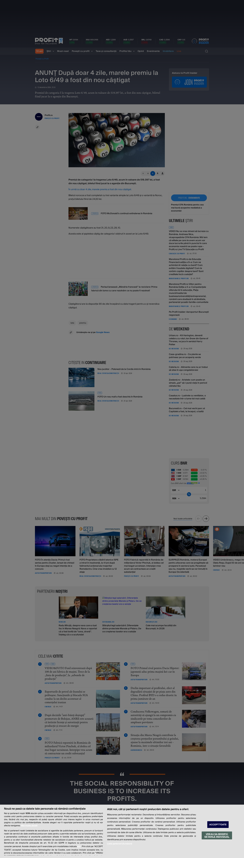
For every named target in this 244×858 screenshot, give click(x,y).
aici (79, 846)
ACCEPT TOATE (218, 825)
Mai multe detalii (29, 825)
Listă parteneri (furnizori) (119, 844)
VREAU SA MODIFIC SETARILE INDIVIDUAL (216, 835)
